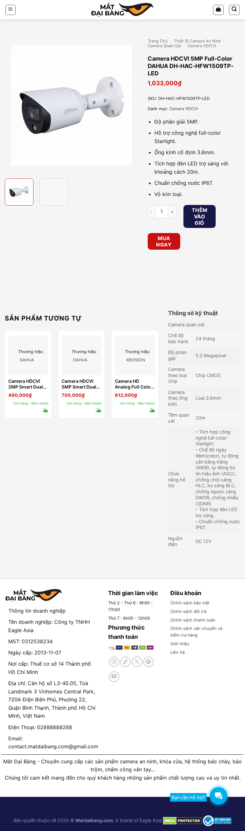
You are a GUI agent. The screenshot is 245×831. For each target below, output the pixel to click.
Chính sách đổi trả (188, 611)
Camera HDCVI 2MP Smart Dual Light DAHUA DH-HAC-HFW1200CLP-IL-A (27, 384)
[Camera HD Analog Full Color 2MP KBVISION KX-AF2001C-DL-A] (135, 355)
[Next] (132, 105)
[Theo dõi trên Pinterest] (148, 662)
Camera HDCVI (202, 45)
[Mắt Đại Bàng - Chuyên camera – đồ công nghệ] (122, 10)
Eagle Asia (150, 820)
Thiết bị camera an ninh (197, 41)
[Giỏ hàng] (218, 10)
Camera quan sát (164, 45)
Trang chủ (157, 41)
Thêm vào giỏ (200, 216)
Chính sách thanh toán (192, 620)
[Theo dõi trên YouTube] (114, 676)
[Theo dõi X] (137, 662)
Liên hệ (177, 652)
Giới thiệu (179, 643)
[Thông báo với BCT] (217, 820)
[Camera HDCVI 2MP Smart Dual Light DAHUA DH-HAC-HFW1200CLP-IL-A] (28, 355)
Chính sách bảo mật (190, 602)
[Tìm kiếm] (234, 10)
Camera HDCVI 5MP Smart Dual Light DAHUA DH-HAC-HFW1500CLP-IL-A (80, 384)
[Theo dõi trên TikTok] (125, 662)
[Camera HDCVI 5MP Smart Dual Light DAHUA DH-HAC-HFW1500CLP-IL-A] (82, 355)
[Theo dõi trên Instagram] (114, 662)
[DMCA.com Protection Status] (182, 820)
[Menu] (10, 10)
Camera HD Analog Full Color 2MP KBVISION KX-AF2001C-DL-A (133, 384)
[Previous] (10, 105)
